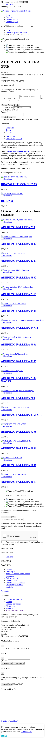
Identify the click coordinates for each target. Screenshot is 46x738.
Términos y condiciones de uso (18, 574)
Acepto (4, 736)
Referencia (5, 168)
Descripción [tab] (10, 136)
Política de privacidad (14, 585)
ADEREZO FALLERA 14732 (19, 327)
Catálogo (9, 17)
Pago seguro (10, 576)
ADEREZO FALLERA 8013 (18, 481)
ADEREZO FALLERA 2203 (18, 260)
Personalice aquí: (12, 98)
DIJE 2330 (7, 201)
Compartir (10, 128)
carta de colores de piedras (18, 151)
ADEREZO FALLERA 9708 (18, 431)
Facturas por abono (13, 604)
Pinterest (9, 132)
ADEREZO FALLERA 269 (18, 398)
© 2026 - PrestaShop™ (10, 721)
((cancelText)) (7, 663)
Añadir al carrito (8, 117)
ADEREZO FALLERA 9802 (18, 277)
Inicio (8, 15)
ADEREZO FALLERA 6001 (18, 448)
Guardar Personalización (10, 105)
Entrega (9, 569)
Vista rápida (6, 179)
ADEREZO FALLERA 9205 (18, 361)
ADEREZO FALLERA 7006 (18, 465)
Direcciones (10, 606)
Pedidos (9, 602)
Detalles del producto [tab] (14, 139)
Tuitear (8, 130)
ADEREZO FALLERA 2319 (18, 294)
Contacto (9, 587)
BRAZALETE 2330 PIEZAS (19, 184)
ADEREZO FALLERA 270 (18, 227)
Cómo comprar (12, 22)
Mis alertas (10, 608)
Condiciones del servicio (15, 582)
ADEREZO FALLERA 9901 (18, 311)
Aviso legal (10, 571)
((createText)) (19, 663)
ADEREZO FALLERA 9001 (18, 344)
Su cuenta (5, 591)
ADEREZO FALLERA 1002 (18, 244)
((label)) (4, 661)
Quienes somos (12, 19)
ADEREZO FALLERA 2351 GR (21, 414)
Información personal (14, 599)
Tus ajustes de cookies (14, 610)
